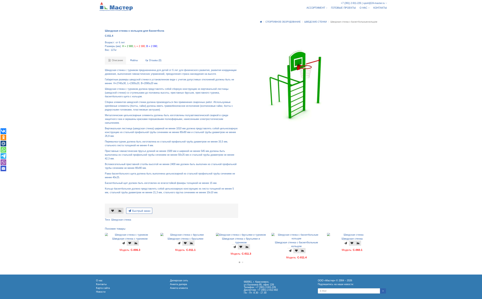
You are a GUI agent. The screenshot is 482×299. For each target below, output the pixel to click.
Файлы (134, 60)
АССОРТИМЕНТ (316, 7)
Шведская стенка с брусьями (133, 238)
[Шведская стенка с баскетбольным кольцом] (300, 86)
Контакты (101, 284)
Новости (100, 291)
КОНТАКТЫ (380, 7)
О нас (99, 280)
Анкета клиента (179, 288)
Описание (117, 60)
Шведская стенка (121, 219)
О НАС (364, 7)
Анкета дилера (178, 284)
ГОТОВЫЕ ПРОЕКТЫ (343, 7)
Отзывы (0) (154, 60)
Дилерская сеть (179, 280)
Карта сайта (103, 288)
